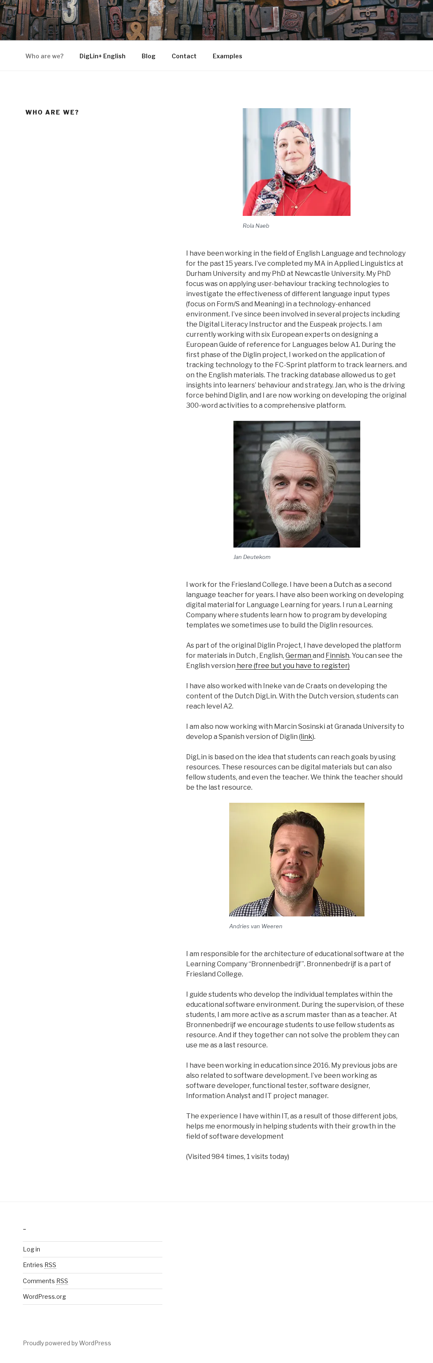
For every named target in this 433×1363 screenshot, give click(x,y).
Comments (45, 1280)
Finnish (337, 656)
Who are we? (44, 56)
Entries (39, 1264)
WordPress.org (44, 1296)
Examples (227, 56)
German (298, 656)
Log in (31, 1249)
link (306, 737)
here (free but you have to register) (293, 666)
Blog (149, 56)
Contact (184, 56)
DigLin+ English (102, 56)
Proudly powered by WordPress (67, 1343)
